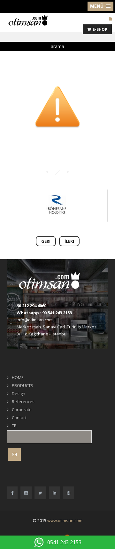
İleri (69, 241)
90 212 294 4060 (31, 305)
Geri (45, 241)
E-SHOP (99, 29)
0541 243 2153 (64, 542)
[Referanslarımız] (56, 206)
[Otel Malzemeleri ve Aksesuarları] (30, 20)
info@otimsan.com (35, 320)
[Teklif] (110, 18)
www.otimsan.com (64, 520)
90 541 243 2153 (57, 313)
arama (57, 46)
